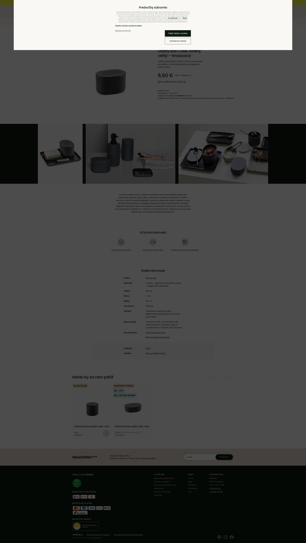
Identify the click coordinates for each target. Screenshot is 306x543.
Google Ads (172, 18)
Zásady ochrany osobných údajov (128, 25)
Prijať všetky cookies (177, 33)
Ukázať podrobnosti (123, 31)
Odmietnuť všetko (177, 41)
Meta (185, 18)
